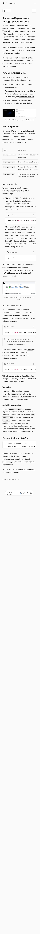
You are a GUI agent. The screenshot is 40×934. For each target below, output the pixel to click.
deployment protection (11, 53)
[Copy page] (4, 10)
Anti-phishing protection (11, 405)
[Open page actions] (9, 10)
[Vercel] (3, 3)
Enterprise (20, 446)
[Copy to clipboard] (33, 215)
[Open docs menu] (14, 3)
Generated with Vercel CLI (12, 306)
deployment (25, 25)
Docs (10, 3)
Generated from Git (26, 97)
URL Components (9, 66)
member (30, 379)
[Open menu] (35, 3)
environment (30, 28)
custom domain (29, 462)
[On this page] (34, 10)
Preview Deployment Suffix (21, 397)
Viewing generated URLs (14, 73)
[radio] (20, 493)
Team (29, 350)
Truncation (6, 387)
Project (32, 155)
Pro (29, 446)
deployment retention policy (16, 42)
